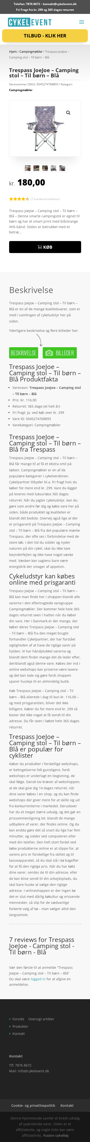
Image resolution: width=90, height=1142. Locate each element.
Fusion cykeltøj (55, 1135)
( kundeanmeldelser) (45, 199)
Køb (47, 247)
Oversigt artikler (41, 1019)
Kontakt (18, 1033)
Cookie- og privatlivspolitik (33, 1105)
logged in (38, 979)
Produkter (20, 1026)
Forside (18, 1019)
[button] (68, 113)
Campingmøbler (30, 51)
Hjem (13, 51)
